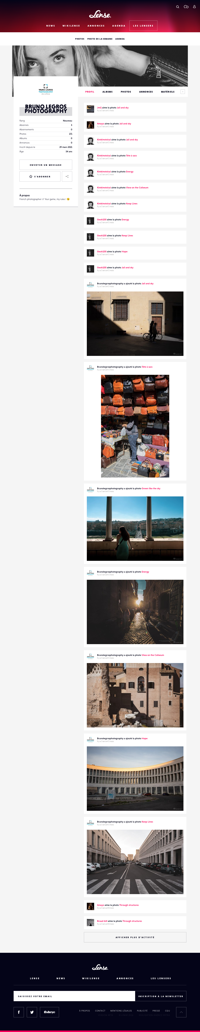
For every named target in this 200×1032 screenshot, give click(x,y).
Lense (35, 978)
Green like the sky (151, 488)
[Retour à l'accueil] (100, 14)
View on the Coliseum (137, 187)
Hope (125, 251)
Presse (156, 1011)
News (50, 25)
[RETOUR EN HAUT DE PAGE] (181, 1012)
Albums (107, 91)
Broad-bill (102, 921)
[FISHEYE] (49, 1012)
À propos (84, 1011)
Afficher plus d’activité (135, 937)
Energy (129, 171)
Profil (89, 91)
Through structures (129, 905)
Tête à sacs (131, 155)
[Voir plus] (183, 92)
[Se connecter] (194, 6)
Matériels (168, 91)
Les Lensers (143, 25)
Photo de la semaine (100, 39)
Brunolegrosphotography (103, 350)
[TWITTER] (32, 1012)
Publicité (142, 1011)
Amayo (100, 123)
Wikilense (71, 25)
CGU (167, 1011)
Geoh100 (101, 219)
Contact (100, 1011)
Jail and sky (123, 107)
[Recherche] (177, 6)
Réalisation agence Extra (154, 1015)
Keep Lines (131, 203)
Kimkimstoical (104, 139)
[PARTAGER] (67, 176)
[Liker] (177, 299)
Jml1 (99, 107)
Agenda (119, 25)
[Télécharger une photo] (186, 6)
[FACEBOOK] (19, 1012)
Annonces (96, 25)
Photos (79, 39)
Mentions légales (121, 1011)
